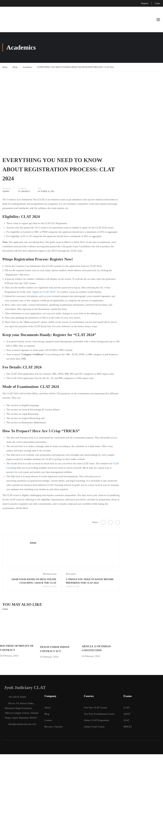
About (47, 707)
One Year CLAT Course (95, 707)
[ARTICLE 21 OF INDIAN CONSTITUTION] (102, 629)
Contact (48, 720)
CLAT (126, 707)
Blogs (15, 67)
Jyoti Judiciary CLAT (25, 687)
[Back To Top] (156, 820)
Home (4, 67)
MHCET (128, 726)
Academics (27, 67)
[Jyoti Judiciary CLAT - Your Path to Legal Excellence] (8, 19)
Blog (46, 714)
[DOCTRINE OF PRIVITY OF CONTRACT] (20, 628)
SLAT (126, 720)
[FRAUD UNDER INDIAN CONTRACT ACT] (61, 629)
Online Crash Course (94, 726)
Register (144, 3)
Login (157, 3)
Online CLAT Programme (96, 720)
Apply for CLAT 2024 (44, 292)
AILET (127, 714)
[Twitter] (110, 522)
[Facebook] (103, 522)
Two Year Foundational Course (99, 714)
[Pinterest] (117, 522)
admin (5, 191)
